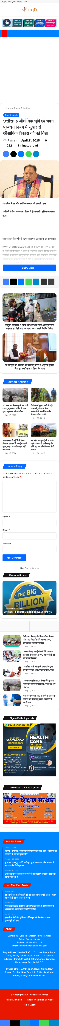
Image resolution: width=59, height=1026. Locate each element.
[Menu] (55, 10)
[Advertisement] (29, 69)
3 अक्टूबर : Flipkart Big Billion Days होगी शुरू (28, 611)
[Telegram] (36, 154)
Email (6, 530)
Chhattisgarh (26, 108)
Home (8, 108)
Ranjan (12, 140)
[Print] (51, 282)
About (33, 1004)
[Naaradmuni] (29, 9)
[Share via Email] (44, 282)
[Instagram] (39, 981)
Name (6, 516)
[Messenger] (21, 154)
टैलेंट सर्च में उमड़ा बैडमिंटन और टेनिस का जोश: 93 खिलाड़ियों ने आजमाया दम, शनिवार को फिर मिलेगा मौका (38, 639)
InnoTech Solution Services (40, 999)
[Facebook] (6, 154)
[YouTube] (28, 981)
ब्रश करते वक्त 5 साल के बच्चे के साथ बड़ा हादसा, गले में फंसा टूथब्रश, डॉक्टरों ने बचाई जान (39, 699)
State (16, 108)
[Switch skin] (49, 10)
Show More (28, 267)
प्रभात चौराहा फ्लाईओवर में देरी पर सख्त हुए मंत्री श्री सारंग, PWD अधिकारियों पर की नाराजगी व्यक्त (39, 654)
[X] (13, 154)
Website (7, 543)
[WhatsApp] (28, 154)
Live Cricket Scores (29, 568)
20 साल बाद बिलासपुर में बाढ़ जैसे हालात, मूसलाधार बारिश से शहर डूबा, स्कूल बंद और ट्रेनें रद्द (15, 408)
